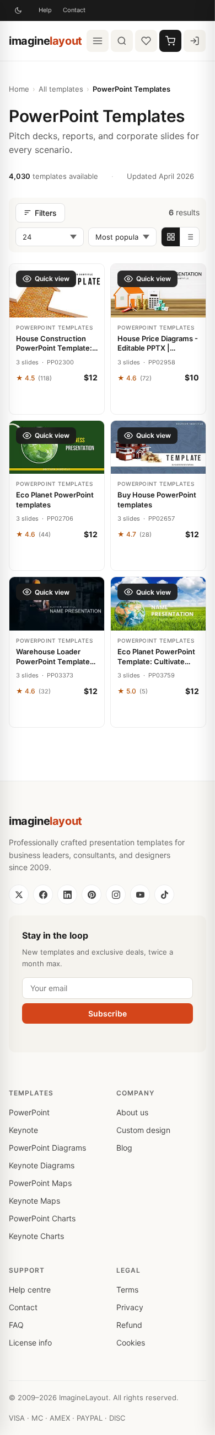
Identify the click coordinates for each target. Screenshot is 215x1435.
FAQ (16, 1325)
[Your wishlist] (146, 41)
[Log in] (195, 41)
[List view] (189, 236)
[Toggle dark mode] (18, 10)
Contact (74, 10)
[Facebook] (43, 894)
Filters (46, 213)
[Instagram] (116, 894)
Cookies (130, 1342)
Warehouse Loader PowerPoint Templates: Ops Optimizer (56, 656)
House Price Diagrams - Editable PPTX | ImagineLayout (157, 343)
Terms (127, 1289)
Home (19, 88)
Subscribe (107, 1013)
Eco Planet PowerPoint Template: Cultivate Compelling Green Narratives (156, 656)
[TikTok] (164, 894)
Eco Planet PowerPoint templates (55, 499)
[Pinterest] (91, 894)
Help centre (30, 1289)
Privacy (129, 1307)
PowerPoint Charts (42, 1218)
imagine (45, 40)
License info (30, 1342)
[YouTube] (140, 894)
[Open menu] (98, 41)
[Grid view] (171, 236)
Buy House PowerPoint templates (156, 499)
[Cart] (170, 41)
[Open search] (122, 41)
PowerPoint (29, 1112)
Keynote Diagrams (41, 1165)
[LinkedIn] (67, 894)
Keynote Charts (36, 1236)
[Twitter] (19, 894)
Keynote (23, 1130)
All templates (61, 88)
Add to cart (57, 401)
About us (132, 1112)
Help (45, 10)
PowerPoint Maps (40, 1183)
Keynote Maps (34, 1200)
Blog (124, 1147)
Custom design (143, 1130)
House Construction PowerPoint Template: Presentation (54, 343)
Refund (129, 1325)
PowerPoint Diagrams (47, 1147)
